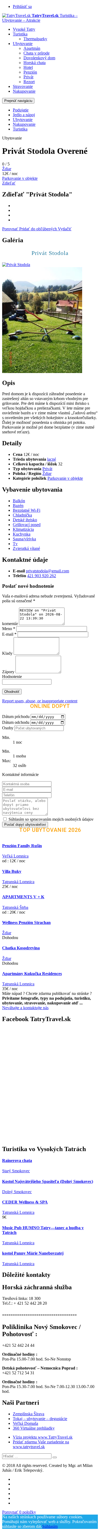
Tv (15, 543)
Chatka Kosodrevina (21, 948)
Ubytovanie (23, 43)
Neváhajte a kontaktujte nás (25, 1007)
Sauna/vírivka (24, 539)
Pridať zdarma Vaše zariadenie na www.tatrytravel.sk (41, 1444)
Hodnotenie (12, 676)
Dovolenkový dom (39, 58)
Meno (8, 628)
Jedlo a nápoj (24, 115)
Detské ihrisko (25, 520)
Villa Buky (11, 871)
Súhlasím (50, 1526)
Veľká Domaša (25, 1423)
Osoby (7, 728)
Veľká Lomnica (15, 856)
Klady (8, 653)
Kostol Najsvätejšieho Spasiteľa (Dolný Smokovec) (47, 1181)
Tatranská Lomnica (18, 881)
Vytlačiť (64, 229)
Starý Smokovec (16, 1171)
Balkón (19, 501)
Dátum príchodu (16, 716)
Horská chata (34, 62)
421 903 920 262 (41, 575)
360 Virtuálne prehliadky (34, 1428)
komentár (10, 623)
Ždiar (6, 169)
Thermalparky (35, 39)
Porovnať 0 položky (19, 1512)
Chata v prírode (36, 53)
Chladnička (22, 515)
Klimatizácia (23, 529)
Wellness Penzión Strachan (26, 922)
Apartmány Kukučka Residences (32, 973)
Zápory (8, 672)
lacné (51, 459)
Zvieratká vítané (26, 548)
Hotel (28, 67)
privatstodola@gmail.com (47, 571)
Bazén (18, 505)
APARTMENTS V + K (23, 897)
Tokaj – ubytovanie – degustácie (40, 1418)
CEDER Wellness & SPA (25, 1202)
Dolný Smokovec (17, 1191)
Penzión (30, 72)
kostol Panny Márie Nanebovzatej (32, 1253)
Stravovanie (23, 86)
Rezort (29, 81)
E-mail (9, 634)
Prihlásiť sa (22, 6)
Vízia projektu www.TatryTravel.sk (43, 1437)
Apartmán (31, 48)
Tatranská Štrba (15, 907)
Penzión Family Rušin (22, 845)
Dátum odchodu (15, 722)
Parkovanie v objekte (20, 178)
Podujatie (21, 110)
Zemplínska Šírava (28, 1414)
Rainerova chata (17, 1160)
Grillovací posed (27, 524)
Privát (28, 77)
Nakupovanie (24, 91)
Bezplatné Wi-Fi (26, 510)
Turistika (20, 34)
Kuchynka (21, 534)
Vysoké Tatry (24, 29)
